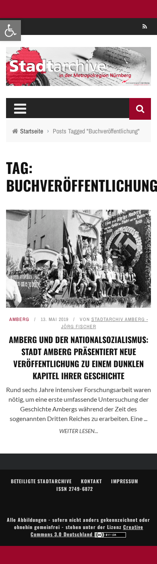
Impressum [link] (124, 481)
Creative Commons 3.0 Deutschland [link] (87, 530)
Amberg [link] (19, 319)
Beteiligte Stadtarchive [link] (41, 481)
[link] (10, 30)
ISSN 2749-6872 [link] (74, 488)
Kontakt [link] (91, 481)
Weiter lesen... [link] (78, 430)
